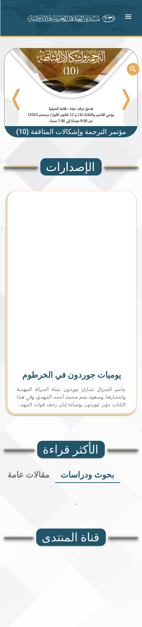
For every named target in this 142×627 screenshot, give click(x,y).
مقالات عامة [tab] (29, 474)
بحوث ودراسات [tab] (87, 474)
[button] (128, 16)
